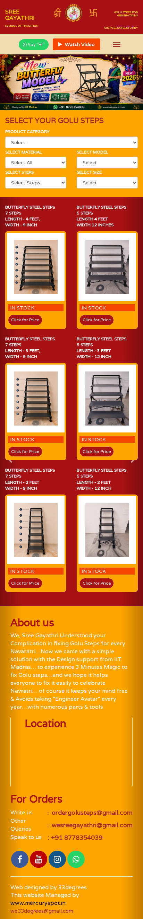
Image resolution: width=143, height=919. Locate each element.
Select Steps (19, 172)
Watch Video (79, 44)
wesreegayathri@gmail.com (91, 825)
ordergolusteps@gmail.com (91, 812)
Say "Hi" (35, 44)
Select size (89, 172)
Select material (23, 152)
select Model (92, 152)
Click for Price (25, 319)
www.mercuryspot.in (38, 903)
